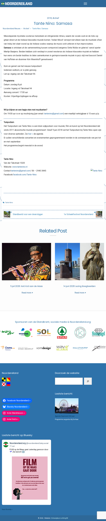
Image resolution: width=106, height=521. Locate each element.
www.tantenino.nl (19, 167)
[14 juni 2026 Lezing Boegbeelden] (79, 261)
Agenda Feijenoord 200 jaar (65, 416)
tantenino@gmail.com (53, 113)
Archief (56, 18)
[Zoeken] (88, 381)
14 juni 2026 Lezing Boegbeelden (79, 286)
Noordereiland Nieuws (11, 29)
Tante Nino (9, 202)
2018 (49, 18)
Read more (26, 292)
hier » (30, 134)
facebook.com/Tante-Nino (25, 174)
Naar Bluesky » (7, 509)
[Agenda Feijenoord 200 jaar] (67, 405)
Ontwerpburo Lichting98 (59, 518)
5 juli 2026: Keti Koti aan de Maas (26, 286)
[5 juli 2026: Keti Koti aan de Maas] (26, 261)
